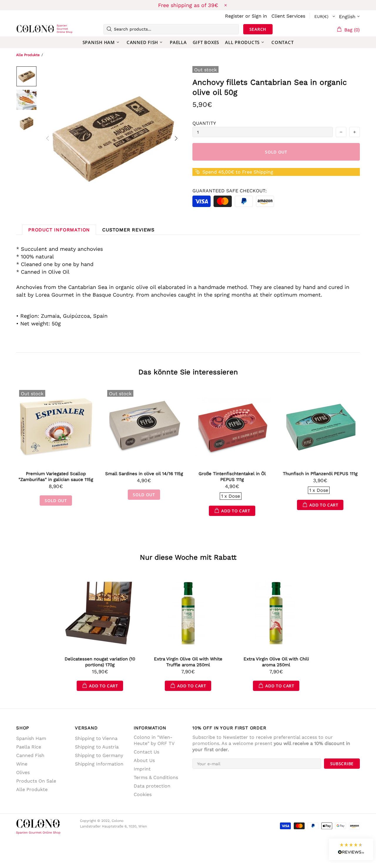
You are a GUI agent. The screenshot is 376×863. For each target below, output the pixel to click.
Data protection (152, 786)
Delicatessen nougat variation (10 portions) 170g (100, 661)
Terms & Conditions (156, 777)
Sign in (259, 16)
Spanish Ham (31, 738)
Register (234, 16)
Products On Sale (36, 781)
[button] (351, 849)
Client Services (288, 16)
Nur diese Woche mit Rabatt (188, 557)
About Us (144, 760)
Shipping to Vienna (96, 738)
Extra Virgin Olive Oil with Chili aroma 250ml (276, 661)
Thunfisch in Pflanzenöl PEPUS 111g (320, 473)
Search (257, 29)
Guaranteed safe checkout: (229, 191)
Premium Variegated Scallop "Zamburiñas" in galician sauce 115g (56, 476)
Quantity (204, 123)
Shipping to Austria (97, 747)
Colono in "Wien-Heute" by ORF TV (154, 740)
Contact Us (146, 752)
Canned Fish (30, 755)
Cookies (143, 794)
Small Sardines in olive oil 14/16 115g (144, 473)
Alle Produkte (28, 55)
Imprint (142, 769)
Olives (23, 772)
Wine (21, 764)
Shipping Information (99, 764)
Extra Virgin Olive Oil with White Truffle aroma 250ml (188, 661)
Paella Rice (28, 747)
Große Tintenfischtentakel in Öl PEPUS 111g (232, 476)
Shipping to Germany (99, 755)
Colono (25, 29)
